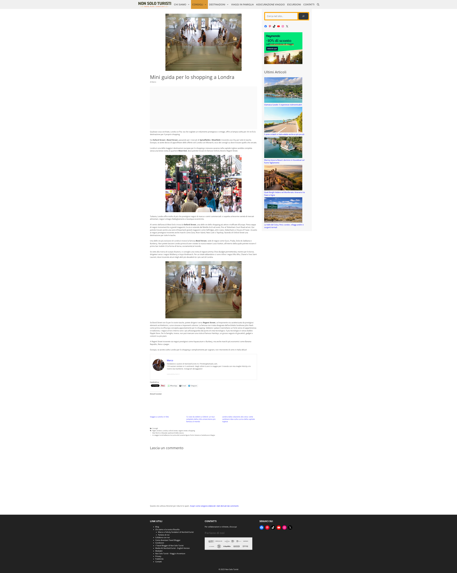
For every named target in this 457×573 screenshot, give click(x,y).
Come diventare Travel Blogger (167, 540)
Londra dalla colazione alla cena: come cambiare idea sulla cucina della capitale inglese (238, 419)
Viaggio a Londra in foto (159, 417)
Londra (165, 431)
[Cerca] (303, 16)
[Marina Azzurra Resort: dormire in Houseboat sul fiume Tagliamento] (283, 148)
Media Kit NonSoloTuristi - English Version (172, 548)
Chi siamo (180, 4)
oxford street (173, 431)
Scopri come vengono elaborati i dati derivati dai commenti (214, 506)
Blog (157, 526)
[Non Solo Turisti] (155, 4)
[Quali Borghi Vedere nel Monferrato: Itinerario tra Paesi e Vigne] (283, 178)
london (159, 431)
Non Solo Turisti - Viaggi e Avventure (170, 553)
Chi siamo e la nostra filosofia (167, 529)
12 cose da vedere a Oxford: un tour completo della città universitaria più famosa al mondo (201, 419)
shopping (191, 431)
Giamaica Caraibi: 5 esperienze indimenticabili (283, 104)
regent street (183, 431)
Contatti (309, 4)
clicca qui (233, 526)
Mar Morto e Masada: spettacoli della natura (168, 433)
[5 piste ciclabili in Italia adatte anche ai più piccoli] (283, 120)
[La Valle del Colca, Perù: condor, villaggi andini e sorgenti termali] (283, 210)
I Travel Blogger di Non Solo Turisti (169, 545)
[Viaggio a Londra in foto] (167, 406)
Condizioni (159, 543)
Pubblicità (159, 559)
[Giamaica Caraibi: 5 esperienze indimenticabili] (283, 90)
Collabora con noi (162, 537)
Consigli (197, 4)
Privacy (158, 556)
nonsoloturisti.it (173, 374)
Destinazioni (217, 4)
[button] (318, 4)
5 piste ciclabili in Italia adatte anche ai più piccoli (284, 134)
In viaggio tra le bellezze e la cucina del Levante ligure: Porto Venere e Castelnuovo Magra (183, 435)
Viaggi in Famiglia (242, 4)
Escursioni (294, 4)
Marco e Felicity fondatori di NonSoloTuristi (176, 532)
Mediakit (158, 551)
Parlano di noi (163, 535)
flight (154, 431)
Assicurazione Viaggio (270, 4)
